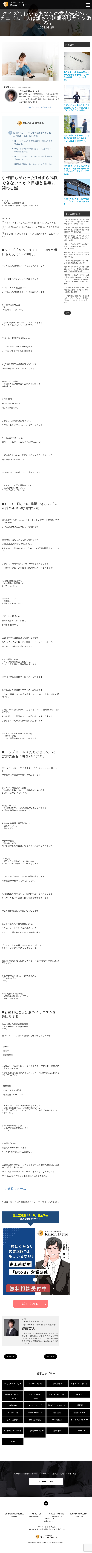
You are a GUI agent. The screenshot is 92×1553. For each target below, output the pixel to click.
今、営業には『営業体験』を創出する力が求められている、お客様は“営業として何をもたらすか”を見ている (76, 299)
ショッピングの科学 (12, 1430)
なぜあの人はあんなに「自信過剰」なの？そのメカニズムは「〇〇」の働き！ (77, 108)
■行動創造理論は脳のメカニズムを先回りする (33, 164)
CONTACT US (46, 1481)
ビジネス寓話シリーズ (79, 1421)
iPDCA (79, 1394)
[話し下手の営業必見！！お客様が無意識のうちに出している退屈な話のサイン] (77, 132)
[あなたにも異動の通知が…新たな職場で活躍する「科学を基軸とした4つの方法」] (77, 68)
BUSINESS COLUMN (78, 1515)
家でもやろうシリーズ (12, 1385)
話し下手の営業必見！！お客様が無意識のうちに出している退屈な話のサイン (77, 138)
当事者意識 (57, 1419)
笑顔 (13, 1441)
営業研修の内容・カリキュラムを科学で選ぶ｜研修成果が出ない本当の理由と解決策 (76, 238)
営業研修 (57, 1430)
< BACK (10, 1357)
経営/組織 (57, 1412)
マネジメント (13, 1412)
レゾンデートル (79, 1430)
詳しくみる (30, 1304)
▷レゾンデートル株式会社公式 (39, 107)
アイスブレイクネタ (79, 1383)
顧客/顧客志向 (35, 1419)
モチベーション (35, 1412)
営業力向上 (57, 1383)
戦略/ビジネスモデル (57, 1405)
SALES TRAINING (56, 1515)
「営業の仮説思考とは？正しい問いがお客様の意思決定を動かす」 (76, 262)
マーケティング (35, 1405)
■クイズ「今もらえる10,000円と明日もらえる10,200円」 (33, 142)
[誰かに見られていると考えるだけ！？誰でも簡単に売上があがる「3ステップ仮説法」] (77, 162)
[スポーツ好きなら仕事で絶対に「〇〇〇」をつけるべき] (77, 195)
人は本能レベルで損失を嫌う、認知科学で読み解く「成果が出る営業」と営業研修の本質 (76, 290)
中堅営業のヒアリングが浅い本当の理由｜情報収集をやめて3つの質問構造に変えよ (76, 254)
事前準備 (13, 1405)
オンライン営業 (35, 1383)
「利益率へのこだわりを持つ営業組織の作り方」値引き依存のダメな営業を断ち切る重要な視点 (76, 230)
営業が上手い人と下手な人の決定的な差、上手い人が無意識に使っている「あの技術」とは (76, 246)
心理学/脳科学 (79, 1412)
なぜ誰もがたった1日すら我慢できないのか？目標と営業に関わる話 (32, 134)
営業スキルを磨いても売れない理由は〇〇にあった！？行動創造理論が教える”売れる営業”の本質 (76, 269)
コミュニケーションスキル (35, 1396)
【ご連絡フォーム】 (15, 1188)
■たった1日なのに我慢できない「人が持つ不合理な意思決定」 (32, 150)
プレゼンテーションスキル (12, 1396)
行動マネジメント (57, 1394)
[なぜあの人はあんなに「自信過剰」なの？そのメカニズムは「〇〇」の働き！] (77, 101)
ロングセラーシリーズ (35, 1432)
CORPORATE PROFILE (14, 1515)
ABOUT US (36, 1515)
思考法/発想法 (13, 1419)
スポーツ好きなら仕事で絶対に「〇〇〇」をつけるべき (77, 201)
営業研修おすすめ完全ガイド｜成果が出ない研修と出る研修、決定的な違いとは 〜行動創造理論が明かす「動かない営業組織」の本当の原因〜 (76, 279)
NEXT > (50, 1357)
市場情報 (79, 1405)
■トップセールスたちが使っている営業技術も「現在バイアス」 (33, 157)
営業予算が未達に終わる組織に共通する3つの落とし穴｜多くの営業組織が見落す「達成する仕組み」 (76, 221)
